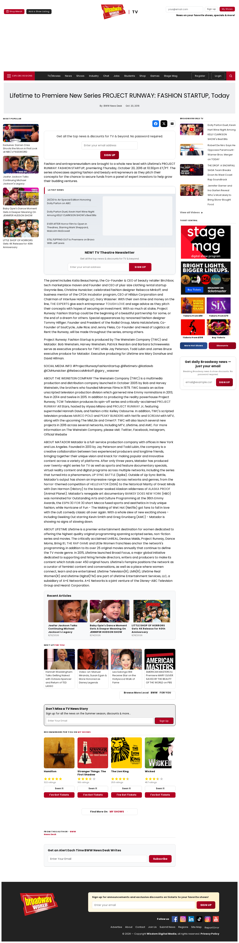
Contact (140, 927)
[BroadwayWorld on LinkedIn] (191, 919)
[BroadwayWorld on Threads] (207, 919)
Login (218, 76)
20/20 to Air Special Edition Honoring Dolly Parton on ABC (69, 201)
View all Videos (190, 212)
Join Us (152, 927)
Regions (183, 927)
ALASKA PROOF (159, 489)
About (128, 927)
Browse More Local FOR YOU (147, 692)
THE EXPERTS (59, 304)
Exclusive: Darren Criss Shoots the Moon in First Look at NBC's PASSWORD (20, 140)
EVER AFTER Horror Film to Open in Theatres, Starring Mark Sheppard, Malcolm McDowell (68, 227)
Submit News (167, 927)
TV (135, 12)
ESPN (65, 503)
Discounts (222, 345)
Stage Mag (170, 76)
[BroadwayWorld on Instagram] (183, 919)
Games (154, 76)
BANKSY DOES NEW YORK (143, 493)
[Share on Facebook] (155, 123)
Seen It (59, 788)
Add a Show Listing (39, 11)
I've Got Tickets (59, 794)
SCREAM (154, 416)
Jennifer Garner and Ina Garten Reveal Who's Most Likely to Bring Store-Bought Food (220, 195)
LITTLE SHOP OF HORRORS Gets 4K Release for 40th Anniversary (18, 235)
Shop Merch (16, 11)
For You (59, 645)
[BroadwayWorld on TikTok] (199, 919)
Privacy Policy (210, 934)
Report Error (212, 927)
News (68, 76)
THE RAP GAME (77, 543)
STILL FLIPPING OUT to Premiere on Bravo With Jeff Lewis (71, 241)
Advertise (116, 927)
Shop (142, 76)
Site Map (196, 927)
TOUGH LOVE (115, 304)
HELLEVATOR (99, 484)
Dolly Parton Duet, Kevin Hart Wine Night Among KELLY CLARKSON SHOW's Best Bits (71, 213)
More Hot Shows (193, 345)
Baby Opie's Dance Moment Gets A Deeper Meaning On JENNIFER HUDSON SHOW (20, 203)
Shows (80, 76)
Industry (94, 76)
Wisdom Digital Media (161, 934)
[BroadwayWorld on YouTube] (215, 919)
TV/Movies (54, 76)
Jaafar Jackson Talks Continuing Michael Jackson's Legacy (16, 171)
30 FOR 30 (77, 503)
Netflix (135, 416)
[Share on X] (164, 123)
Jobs (117, 76)
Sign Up (109, 155)
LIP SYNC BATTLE (104, 475)
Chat (106, 76)
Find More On (107, 811)
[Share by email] (172, 123)
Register (200, 76)
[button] (230, 75)
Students (129, 76)
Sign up (224, 382)
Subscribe (160, 859)
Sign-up (211, 8)
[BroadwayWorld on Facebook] (174, 919)
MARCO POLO (83, 416)
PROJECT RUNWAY (126, 406)
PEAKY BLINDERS (112, 416)
